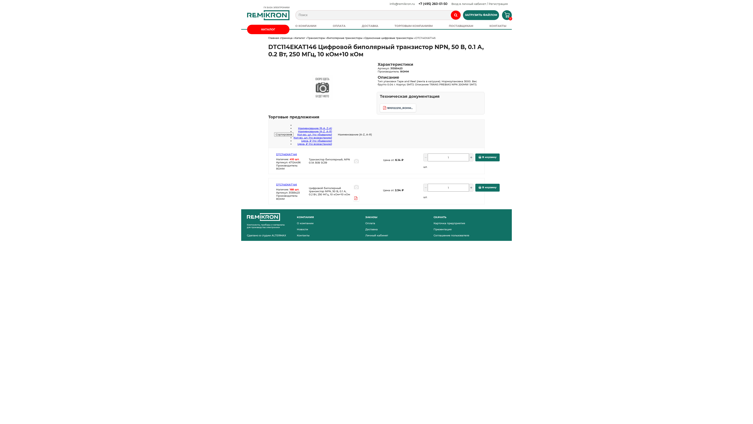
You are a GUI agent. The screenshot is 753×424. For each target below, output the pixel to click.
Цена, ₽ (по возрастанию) (314, 143)
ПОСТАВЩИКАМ (461, 26)
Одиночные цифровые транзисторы (389, 37)
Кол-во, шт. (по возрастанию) (313, 137)
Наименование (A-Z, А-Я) (315, 131)
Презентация (443, 229)
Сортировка (284, 134)
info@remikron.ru (402, 4)
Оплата (370, 223)
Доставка (371, 229)
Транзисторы (316, 37)
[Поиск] (456, 15)
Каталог (300, 37)
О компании (305, 223)
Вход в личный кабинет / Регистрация (479, 4)
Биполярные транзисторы (344, 37)
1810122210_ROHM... (400, 108)
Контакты (303, 235)
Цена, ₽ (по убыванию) (316, 140)
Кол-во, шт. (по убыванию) (314, 134)
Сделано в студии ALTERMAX (266, 235)
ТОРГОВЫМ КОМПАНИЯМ (414, 26)
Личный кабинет (376, 235)
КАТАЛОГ (268, 29)
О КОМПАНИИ (305, 26)
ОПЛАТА (339, 26)
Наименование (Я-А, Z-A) (315, 128)
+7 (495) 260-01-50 (432, 4)
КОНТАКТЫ (497, 26)
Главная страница (280, 37)
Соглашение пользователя (451, 235)
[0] (505, 16)
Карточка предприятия (449, 223)
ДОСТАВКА (370, 26)
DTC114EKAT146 (286, 154)
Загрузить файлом (481, 15)
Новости (302, 229)
